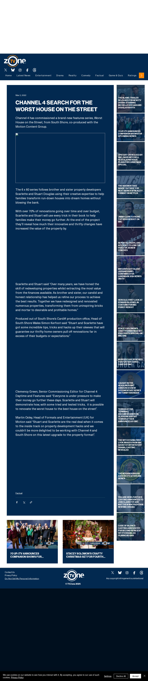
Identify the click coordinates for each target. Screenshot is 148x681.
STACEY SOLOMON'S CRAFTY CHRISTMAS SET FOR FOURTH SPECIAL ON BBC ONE (84, 555)
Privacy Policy (17, 677)
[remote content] (60, 256)
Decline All (121, 676)
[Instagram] (20, 70)
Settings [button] (107, 676)
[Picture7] (27, 70)
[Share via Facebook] (16, 502)
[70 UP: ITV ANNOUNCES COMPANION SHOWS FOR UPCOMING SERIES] (32, 534)
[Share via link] (31, 502)
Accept (135, 676)
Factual (18, 493)
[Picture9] (34, 70)
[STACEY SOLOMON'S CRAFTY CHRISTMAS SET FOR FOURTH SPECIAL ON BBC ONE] (88, 534)
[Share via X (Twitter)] (24, 502)
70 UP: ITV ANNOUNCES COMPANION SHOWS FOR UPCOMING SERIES (26, 555)
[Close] (144, 676)
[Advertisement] (52, 6)
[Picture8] (13, 70)
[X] (6, 70)
